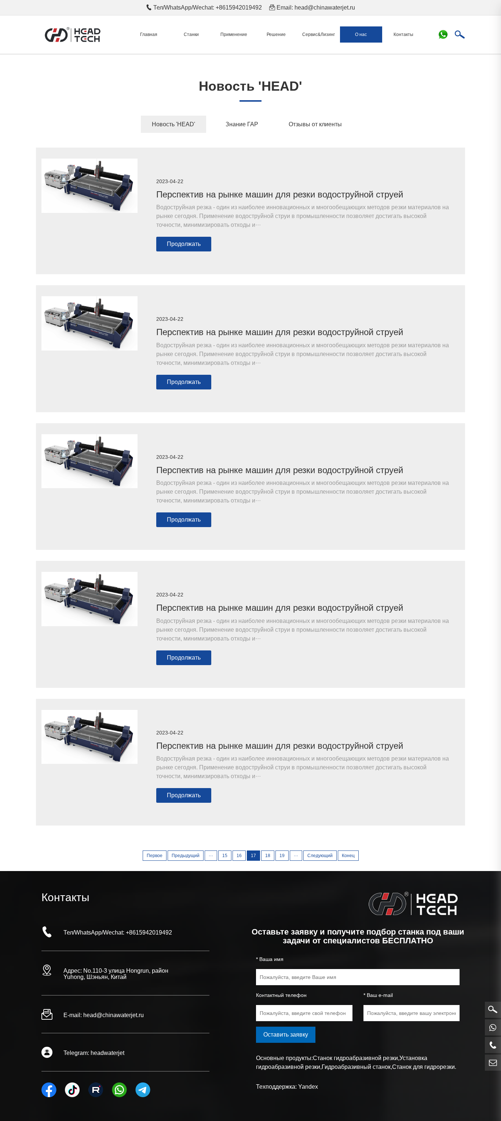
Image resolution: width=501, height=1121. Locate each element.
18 (267, 855)
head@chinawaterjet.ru (325, 7)
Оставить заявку (285, 1034)
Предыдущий (186, 855)
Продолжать (184, 244)
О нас (361, 34)
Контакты (403, 34)
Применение (233, 34)
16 (239, 855)
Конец (348, 855)
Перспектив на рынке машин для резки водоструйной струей (279, 194)
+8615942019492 (149, 932)
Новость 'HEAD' (173, 124)
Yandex (308, 1087)
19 (282, 855)
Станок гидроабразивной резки (355, 1058)
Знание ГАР (242, 124)
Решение (276, 34)
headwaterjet (107, 1053)
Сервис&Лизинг (318, 34)
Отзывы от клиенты (315, 124)
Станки (191, 34)
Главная (148, 34)
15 (224, 855)
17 (253, 855)
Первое (154, 855)
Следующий (320, 855)
